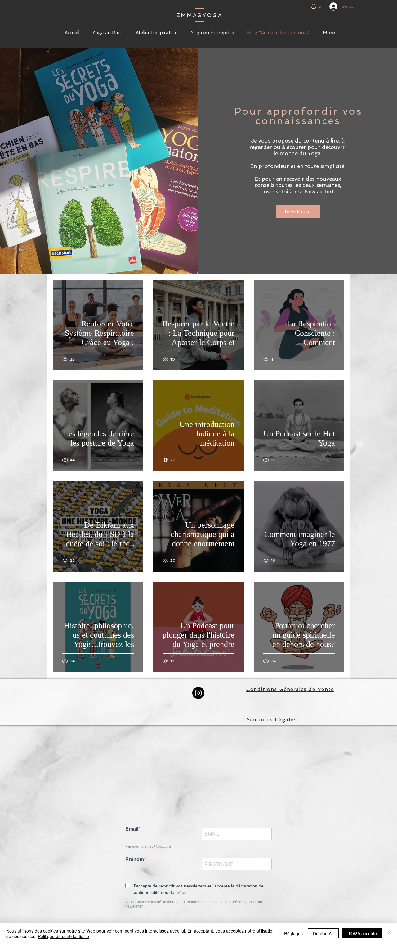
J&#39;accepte (362, 933)
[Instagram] (198, 693)
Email (131, 829)
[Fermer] (389, 933)
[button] (318, 6)
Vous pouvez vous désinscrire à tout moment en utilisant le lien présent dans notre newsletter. (194, 904)
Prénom (134, 859)
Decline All (323, 933)
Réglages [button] (293, 933)
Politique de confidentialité (63, 936)
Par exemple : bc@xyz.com (148, 846)
